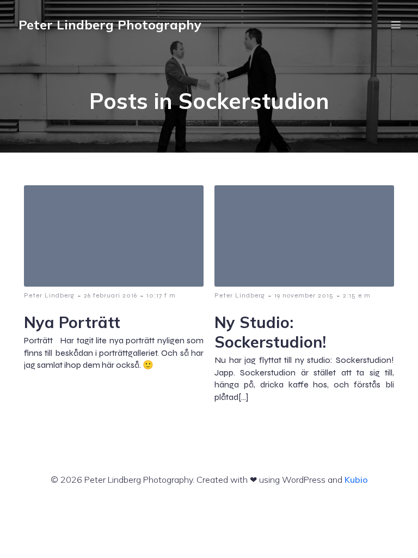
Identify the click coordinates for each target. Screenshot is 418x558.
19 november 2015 (304, 295)
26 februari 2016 (110, 295)
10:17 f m (161, 295)
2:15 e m (357, 295)
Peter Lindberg (49, 295)
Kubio (356, 479)
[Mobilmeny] (395, 24)
